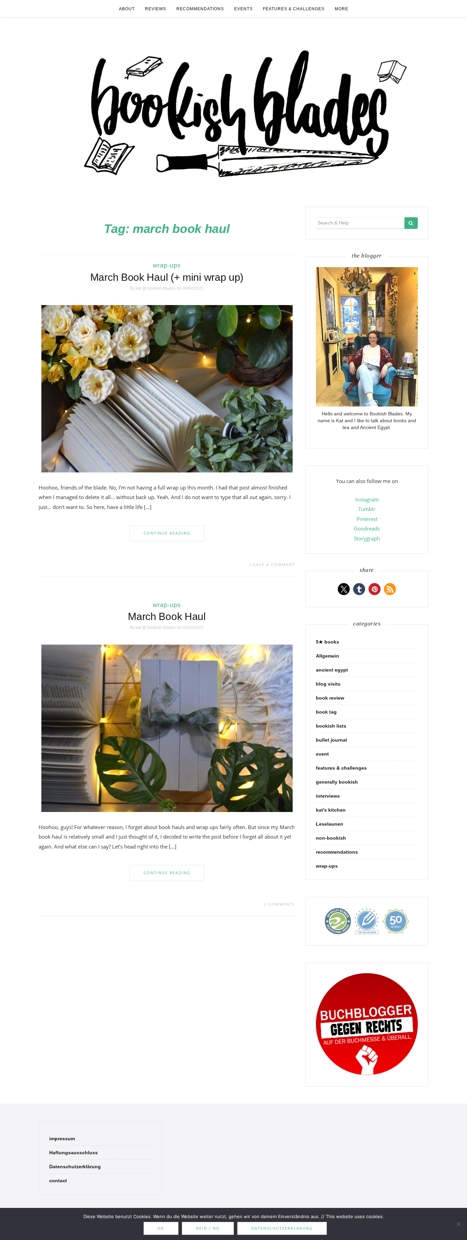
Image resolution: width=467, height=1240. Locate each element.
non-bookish (331, 838)
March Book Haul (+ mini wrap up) (166, 277)
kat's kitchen (331, 810)
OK (161, 1228)
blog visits (328, 684)
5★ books (327, 642)
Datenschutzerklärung (75, 1166)
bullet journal (331, 740)
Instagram (367, 499)
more (341, 8)
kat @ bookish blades (156, 288)
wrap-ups (167, 265)
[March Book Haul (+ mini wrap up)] (167, 388)
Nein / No (208, 1228)
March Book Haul (167, 616)
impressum (62, 1138)
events (243, 8)
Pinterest (367, 518)
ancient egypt (332, 670)
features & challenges (293, 8)
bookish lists (331, 726)
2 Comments (279, 904)
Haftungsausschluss (73, 1152)
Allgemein (327, 656)
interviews (328, 796)
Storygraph (367, 538)
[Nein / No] (458, 1224)
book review (330, 698)
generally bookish (337, 782)
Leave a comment (272, 564)
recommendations (200, 8)
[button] (344, 589)
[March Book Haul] (167, 727)
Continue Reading (167, 533)
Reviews (155, 8)
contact (58, 1180)
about (127, 8)
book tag (326, 712)
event (322, 754)
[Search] (411, 223)
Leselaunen (329, 824)
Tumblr (366, 509)
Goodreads (367, 528)
